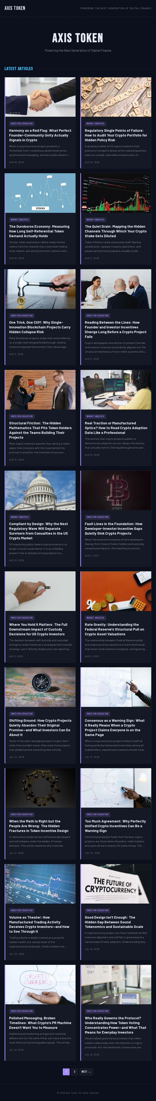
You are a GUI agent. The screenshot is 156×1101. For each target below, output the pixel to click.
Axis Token (15, 8)
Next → (86, 1072)
